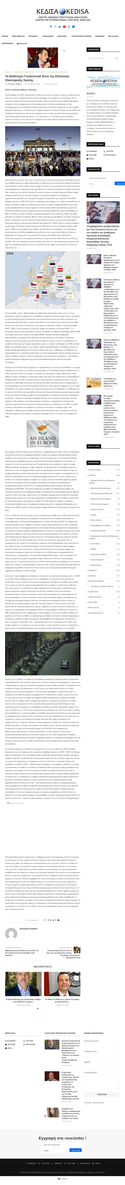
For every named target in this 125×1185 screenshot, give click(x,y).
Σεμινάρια (104, 576)
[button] (8, 990)
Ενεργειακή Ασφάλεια (105, 554)
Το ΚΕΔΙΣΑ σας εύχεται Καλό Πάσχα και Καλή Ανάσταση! (110, 382)
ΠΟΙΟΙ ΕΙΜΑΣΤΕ (18, 36)
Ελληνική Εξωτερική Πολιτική (105, 493)
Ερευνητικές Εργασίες (104, 581)
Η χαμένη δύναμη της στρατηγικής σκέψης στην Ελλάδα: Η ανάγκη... (23, 1000)
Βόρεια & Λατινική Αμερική (105, 499)
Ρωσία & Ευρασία (105, 560)
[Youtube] (64, 26)
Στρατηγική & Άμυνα (105, 531)
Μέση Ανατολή (105, 520)
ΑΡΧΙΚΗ (5, 36)
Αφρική (105, 515)
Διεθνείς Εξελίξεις (105, 509)
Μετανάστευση (105, 565)
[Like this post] (45, 920)
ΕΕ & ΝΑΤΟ (105, 544)
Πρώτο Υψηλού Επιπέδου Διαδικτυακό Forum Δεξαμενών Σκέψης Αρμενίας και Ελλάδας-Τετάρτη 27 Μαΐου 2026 (112, 262)
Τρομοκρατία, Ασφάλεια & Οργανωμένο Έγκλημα (104, 537)
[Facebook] (51, 26)
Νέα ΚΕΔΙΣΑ (104, 592)
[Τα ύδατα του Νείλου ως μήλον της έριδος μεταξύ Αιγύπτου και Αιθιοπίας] (62, 984)
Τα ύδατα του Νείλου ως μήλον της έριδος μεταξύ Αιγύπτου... (62, 1000)
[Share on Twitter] (51, 920)
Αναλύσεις (104, 475)
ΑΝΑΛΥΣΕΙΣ (61, 36)
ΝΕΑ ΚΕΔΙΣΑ (113, 36)
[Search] (64, 50)
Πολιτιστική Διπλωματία (105, 504)
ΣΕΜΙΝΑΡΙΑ (99, 36)
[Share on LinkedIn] (53, 920)
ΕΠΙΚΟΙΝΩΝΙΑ (7, 43)
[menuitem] (22, 43)
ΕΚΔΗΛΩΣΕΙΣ (48, 36)
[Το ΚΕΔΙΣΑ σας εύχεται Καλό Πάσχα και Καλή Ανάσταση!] (94, 382)
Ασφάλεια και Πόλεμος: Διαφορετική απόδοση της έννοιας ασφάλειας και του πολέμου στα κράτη (71, 1113)
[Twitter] (55, 26)
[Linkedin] (60, 26)
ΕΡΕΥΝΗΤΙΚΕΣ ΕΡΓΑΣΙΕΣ (82, 36)
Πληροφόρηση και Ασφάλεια (105, 525)
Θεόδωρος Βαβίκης (15, 84)
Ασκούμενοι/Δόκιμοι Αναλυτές (105, 586)
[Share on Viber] (56, 920)
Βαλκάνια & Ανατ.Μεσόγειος (105, 488)
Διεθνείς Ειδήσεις (104, 470)
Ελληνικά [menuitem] (64, 1179)
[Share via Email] (58, 920)
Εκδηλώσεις (104, 570)
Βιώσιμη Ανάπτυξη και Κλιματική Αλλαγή (104, 481)
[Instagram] (69, 26)
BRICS (105, 549)
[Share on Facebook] (48, 920)
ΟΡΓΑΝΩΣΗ (32, 36)
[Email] (73, 26)
